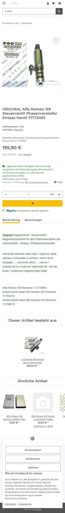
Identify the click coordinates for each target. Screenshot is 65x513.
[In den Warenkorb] (4, 32)
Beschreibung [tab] (11, 220)
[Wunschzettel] (53, 3)
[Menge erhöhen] (59, 194)
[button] (48, 3)
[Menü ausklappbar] (3, 2)
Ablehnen (33, 467)
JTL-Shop (37, 509)
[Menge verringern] (6, 194)
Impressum (10, 504)
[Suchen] (59, 11)
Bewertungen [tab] (33, 220)
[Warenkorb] (60, 3)
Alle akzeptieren (33, 450)
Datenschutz (25, 504)
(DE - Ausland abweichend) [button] (36, 182)
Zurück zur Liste (12, 23)
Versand (27, 154)
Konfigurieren (33, 458)
